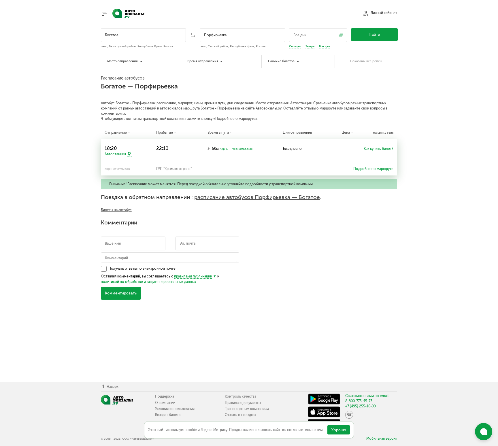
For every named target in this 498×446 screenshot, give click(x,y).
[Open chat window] (483, 431)
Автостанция (115, 154)
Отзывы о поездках (240, 415)
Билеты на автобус (116, 210)
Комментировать (121, 293)
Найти (374, 34)
